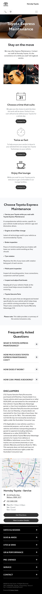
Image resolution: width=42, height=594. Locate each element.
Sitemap (16, 585)
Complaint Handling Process (14, 587)
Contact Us (21, 121)
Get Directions (21, 515)
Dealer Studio (14, 590)
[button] (36, 12)
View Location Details (21, 520)
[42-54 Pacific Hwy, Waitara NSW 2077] (11, 12)
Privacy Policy (23, 585)
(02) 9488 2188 (12, 501)
